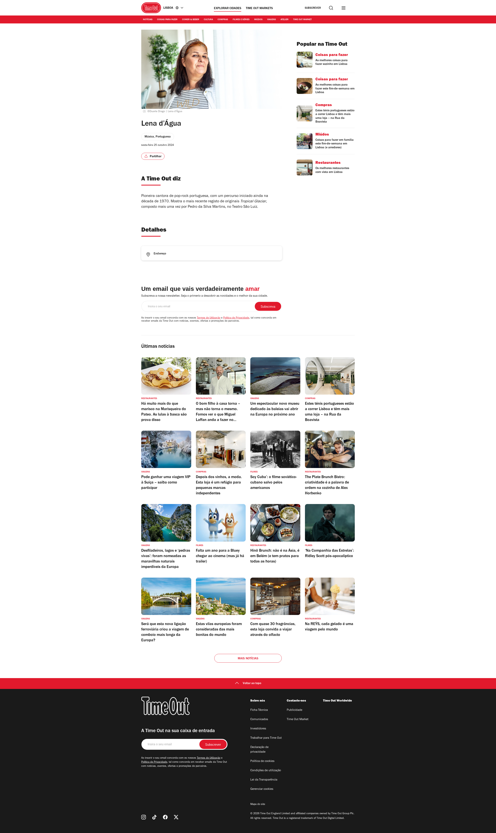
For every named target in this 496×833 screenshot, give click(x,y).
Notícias (147, 20)
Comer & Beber (190, 20)
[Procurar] (331, 7)
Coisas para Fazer (167, 20)
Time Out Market (302, 20)
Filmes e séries (241, 20)
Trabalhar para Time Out (266, 738)
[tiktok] (154, 817)
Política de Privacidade (236, 318)
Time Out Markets (259, 8)
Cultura (208, 20)
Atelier (284, 20)
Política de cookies (262, 761)
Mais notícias (248, 658)
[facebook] (165, 817)
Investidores (258, 728)
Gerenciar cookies (261, 789)
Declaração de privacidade (259, 750)
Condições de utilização (265, 770)
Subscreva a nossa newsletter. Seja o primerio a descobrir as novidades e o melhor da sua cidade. (204, 296)
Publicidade (294, 710)
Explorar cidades (227, 8)
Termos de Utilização (208, 318)
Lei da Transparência (263, 779)
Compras (223, 20)
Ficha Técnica (259, 710)
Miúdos (258, 20)
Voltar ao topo (252, 683)
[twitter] (176, 817)
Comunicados (259, 719)
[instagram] (143, 817)
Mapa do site (257, 804)
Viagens (271, 20)
